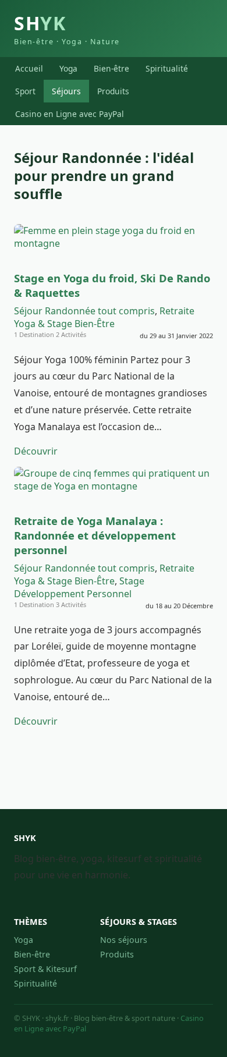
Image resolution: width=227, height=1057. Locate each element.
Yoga (68, 68)
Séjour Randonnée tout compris (84, 310)
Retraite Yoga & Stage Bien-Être (104, 317)
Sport (25, 91)
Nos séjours (123, 939)
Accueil (29, 68)
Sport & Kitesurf (45, 968)
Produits (113, 91)
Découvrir (36, 451)
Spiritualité (167, 68)
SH (67, 28)
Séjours (66, 91)
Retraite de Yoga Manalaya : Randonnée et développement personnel (95, 535)
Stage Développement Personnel (79, 587)
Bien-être (111, 68)
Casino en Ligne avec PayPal (69, 113)
